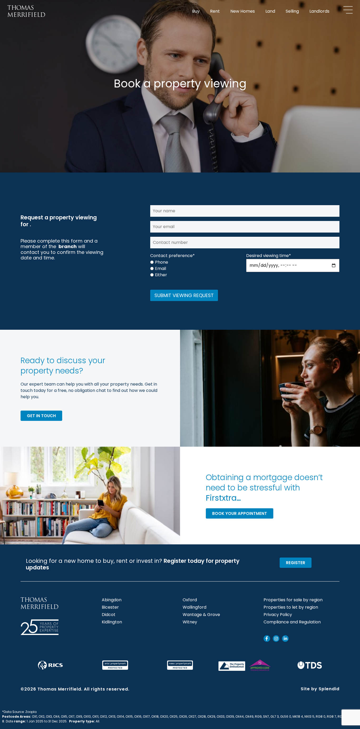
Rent (215, 11)
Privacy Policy (278, 614)
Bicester (110, 607)
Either (161, 275)
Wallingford (194, 607)
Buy (196, 11)
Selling (292, 11)
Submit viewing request (184, 295)
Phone (161, 262)
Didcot (108, 614)
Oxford (190, 600)
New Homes (242, 11)
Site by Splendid (320, 689)
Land (270, 11)
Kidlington (112, 622)
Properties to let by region (291, 607)
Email (160, 269)
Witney (190, 622)
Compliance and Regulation (292, 622)
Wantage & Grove (201, 614)
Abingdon (111, 600)
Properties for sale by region (293, 600)
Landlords (319, 11)
